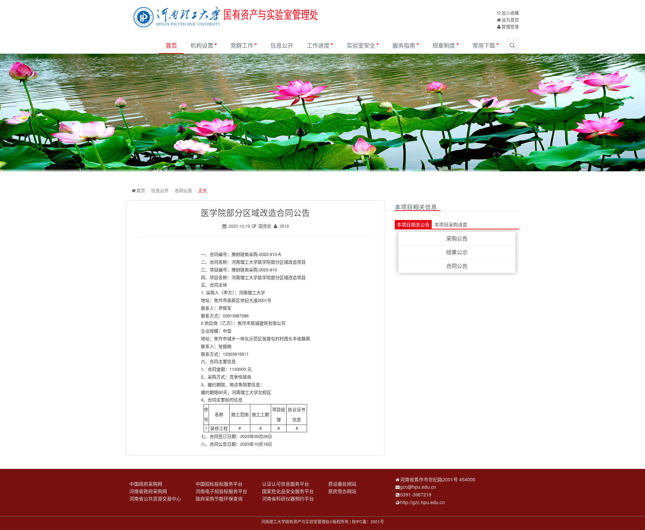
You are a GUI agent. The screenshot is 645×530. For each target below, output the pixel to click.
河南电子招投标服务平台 (221, 491)
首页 (171, 45)
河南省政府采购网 (148, 491)
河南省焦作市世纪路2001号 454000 (437, 479)
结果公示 (457, 252)
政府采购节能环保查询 (219, 498)
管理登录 (510, 26)
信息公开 (281, 45)
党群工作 (241, 45)
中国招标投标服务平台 (219, 483)
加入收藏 (510, 12)
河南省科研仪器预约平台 (288, 498)
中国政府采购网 (145, 483)
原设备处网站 (342, 483)
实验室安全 (361, 45)
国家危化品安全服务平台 (288, 491)
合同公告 (183, 190)
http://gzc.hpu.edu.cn (422, 502)
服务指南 (403, 45)
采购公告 (457, 238)
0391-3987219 (415, 494)
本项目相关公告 (413, 224)
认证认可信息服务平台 (285, 483)
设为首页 (510, 19)
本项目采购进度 (450, 224)
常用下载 (483, 45)
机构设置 (201, 45)
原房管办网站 (342, 491)
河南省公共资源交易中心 (155, 498)
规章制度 (443, 45)
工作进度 (318, 45)
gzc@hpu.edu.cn (418, 486)
